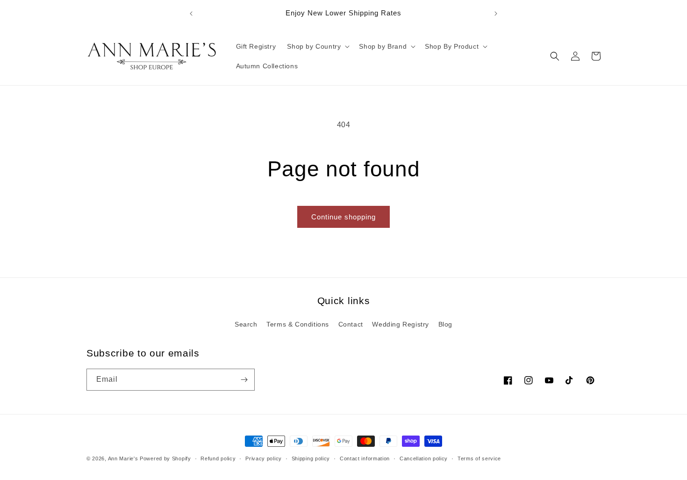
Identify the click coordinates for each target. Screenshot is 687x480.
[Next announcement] (496, 13)
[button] (317, 46)
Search (246, 324)
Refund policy (218, 458)
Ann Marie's (123, 458)
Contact (350, 324)
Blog (445, 324)
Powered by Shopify (165, 458)
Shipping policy (311, 458)
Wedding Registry (400, 324)
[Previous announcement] (191, 13)
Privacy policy (263, 458)
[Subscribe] (244, 380)
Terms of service (479, 458)
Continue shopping (343, 217)
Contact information (365, 458)
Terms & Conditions (297, 324)
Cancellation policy (424, 458)
